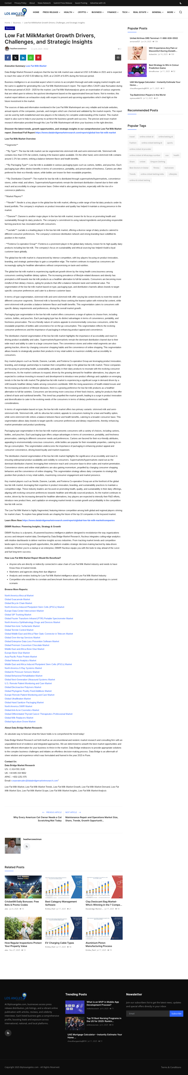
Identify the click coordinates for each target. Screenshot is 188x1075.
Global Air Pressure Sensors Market (22, 672)
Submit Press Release (63, 3)
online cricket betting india (152, 174)
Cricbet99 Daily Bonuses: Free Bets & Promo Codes (22, 903)
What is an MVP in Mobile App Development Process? (103, 1003)
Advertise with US (97, 3)
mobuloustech (93, 1008)
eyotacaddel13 (136, 98)
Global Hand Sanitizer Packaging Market (24, 702)
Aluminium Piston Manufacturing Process (99, 944)
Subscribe (176, 1013)
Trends (133, 174)
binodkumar (154, 71)
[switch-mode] (181, 3)
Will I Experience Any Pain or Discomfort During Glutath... (163, 49)
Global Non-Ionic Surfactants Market (22, 626)
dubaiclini (153, 54)
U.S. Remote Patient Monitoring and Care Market (28, 683)
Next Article (71, 812)
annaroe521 (135, 41)
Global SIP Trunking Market (18, 614)
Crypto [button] (82, 12)
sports (170, 143)
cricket (142, 161)
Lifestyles (173, 174)
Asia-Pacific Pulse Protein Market (21, 656)
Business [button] (97, 12)
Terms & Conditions (171, 1067)
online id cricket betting (140, 180)
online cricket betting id (152, 143)
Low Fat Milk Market (36, 66)
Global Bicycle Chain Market (18, 603)
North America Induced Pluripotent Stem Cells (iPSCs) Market (34, 607)
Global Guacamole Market (17, 599)
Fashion (133, 143)
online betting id (165, 136)
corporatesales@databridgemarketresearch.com (34, 780)
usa (166, 155)
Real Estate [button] (139, 12)
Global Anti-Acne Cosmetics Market (22, 710)
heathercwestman (32, 839)
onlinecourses (93, 1025)
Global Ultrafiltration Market (18, 698)
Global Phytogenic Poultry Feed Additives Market (28, 691)
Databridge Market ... (94, 909)
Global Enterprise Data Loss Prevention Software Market (32, 641)
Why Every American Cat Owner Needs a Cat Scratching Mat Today (37, 819)
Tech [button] (124, 12)
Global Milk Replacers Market (19, 717)
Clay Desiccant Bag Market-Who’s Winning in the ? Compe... (104, 903)
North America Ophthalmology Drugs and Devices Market (32, 622)
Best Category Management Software (61, 903)
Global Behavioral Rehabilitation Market (23, 675)
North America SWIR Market (18, 706)
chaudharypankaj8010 (139, 88)
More (170, 12)
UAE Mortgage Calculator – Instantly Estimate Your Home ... (155, 83)
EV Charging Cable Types (59, 942)
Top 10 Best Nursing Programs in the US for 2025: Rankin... (104, 1020)
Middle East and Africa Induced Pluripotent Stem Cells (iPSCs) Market (38, 664)
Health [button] (68, 12)
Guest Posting (81, 3)
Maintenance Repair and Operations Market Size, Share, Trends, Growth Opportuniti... (91, 819)
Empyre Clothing (158, 161)
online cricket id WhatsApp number (145, 155)
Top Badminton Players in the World (148, 95)
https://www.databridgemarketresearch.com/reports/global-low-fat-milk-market (75, 132)
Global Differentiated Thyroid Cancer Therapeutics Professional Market (38, 714)
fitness (156, 168)
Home (36, 12)
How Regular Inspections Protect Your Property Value (23, 944)
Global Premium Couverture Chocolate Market (27, 645)
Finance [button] (111, 12)
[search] (180, 12)
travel (132, 136)
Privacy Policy (20, 3)
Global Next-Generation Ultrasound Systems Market (30, 679)
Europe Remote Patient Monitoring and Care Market (29, 695)
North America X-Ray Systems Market (23, 668)
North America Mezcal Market (19, 595)
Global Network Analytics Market (20, 660)
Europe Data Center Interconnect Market (24, 611)
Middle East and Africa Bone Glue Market (24, 649)
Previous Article (54, 812)
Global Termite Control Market (19, 630)
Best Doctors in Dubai (139, 168)
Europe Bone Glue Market (17, 653)
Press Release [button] (50, 12)
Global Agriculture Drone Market (20, 721)
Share (132, 161)
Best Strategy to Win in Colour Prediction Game (164, 66)
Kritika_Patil (50, 909)
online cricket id (146, 136)
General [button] (156, 12)
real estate (169, 168)
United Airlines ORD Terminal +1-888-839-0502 (154, 38)
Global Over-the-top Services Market (22, 637)
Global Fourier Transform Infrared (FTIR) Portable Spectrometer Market (39, 618)
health (176, 155)
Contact (8, 3)
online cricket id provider (140, 149)
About (32, 3)
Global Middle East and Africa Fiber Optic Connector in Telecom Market (39, 633)
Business (17, 22)
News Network (44, 3)
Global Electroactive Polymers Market (23, 687)
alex (6, 909)
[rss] (8, 1033)
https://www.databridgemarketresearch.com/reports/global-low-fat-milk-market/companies (68, 520)
